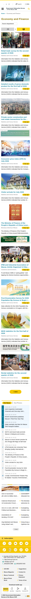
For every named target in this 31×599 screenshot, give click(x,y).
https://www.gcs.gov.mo (10, 559)
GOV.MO (6, 569)
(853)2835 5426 (20, 563)
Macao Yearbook (9, 575)
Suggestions (22, 569)
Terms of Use (23, 580)
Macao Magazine (9, 572)
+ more (26, 529)
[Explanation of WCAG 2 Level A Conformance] (27, 596)
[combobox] (9, 24)
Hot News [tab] (6, 403)
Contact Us (22, 572)
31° (20, 4)
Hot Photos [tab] (18, 403)
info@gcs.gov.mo (9, 561)
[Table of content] (2, 9)
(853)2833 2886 (8, 563)
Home (3, 13)
